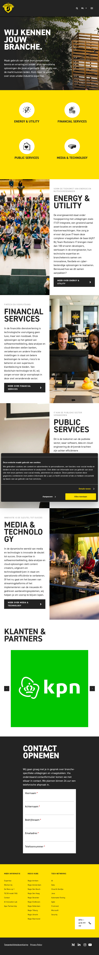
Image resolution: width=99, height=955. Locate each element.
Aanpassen (48, 496)
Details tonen (85, 489)
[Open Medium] (73, 944)
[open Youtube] (90, 944)
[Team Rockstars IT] (8, 8)
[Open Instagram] (85, 944)
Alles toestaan (80, 496)
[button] (6, 688)
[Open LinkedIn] (79, 944)
